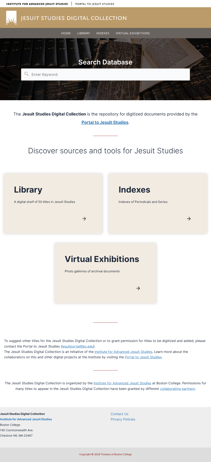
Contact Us (119, 414)
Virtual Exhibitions (133, 33)
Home (66, 33)
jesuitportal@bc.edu (77, 346)
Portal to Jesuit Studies (143, 357)
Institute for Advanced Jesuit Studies (123, 352)
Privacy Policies (123, 419)
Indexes (102, 33)
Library (83, 33)
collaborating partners (177, 389)
